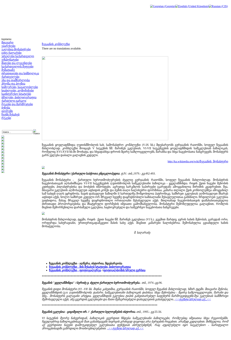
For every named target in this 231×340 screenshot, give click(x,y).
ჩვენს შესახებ (10, 114)
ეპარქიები (8, 45)
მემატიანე (8, 69)
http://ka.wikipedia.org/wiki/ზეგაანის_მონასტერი (198, 161)
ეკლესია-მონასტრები (16, 49)
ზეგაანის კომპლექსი (56, 44)
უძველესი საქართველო (17, 56)
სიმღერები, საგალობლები (19, 87)
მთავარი (7, 42)
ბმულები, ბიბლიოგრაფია (18, 97)
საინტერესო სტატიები (16, 93)
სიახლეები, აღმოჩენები (17, 90)
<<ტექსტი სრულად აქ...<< (193, 299)
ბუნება (5, 107)
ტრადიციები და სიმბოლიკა (20, 73)
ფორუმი (7, 111)
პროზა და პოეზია (13, 83)
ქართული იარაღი (13, 100)
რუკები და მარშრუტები (17, 104)
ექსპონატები (10, 59)
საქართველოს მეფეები (17, 66)
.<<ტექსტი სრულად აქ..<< (126, 328)
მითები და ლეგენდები (16, 63)
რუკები (6, 117)
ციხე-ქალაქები (11, 52)
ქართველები (10, 76)
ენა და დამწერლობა (15, 80)
